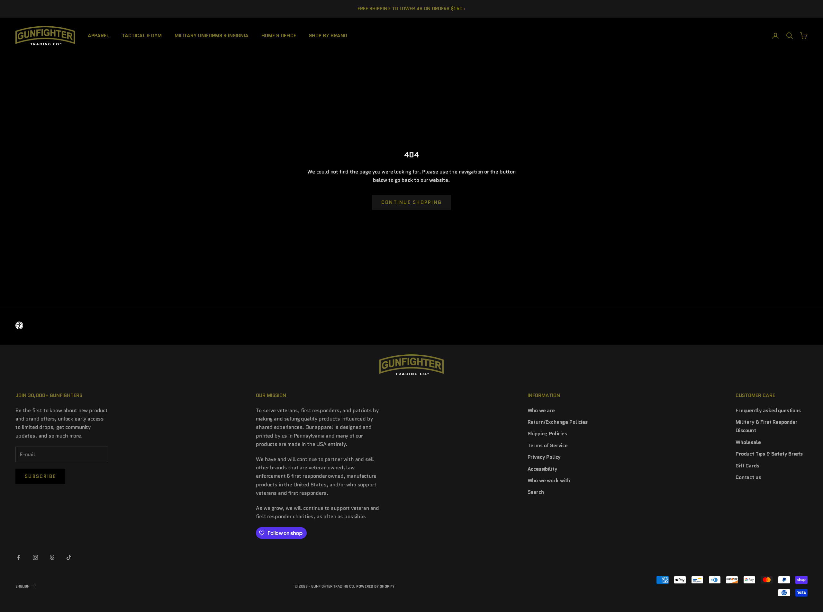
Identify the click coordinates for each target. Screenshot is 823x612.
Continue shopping (411, 202)
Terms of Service (548, 445)
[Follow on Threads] (52, 557)
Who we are (541, 410)
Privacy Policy (544, 457)
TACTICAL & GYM (142, 35)
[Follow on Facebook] (18, 557)
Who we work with (549, 480)
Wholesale (748, 442)
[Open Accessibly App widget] (411, 325)
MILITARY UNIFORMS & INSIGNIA (212, 35)
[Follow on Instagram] (35, 557)
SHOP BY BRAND (328, 35)
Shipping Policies (547, 433)
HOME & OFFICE (278, 35)
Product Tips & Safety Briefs (769, 453)
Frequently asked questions (768, 410)
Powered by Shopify (375, 586)
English (22, 586)
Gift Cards (747, 465)
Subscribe (40, 476)
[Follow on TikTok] (69, 557)
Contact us (748, 477)
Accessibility (542, 469)
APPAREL (98, 35)
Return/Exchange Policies (558, 422)
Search (536, 492)
